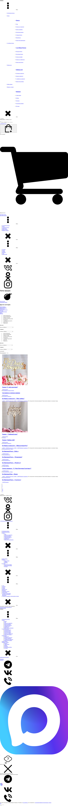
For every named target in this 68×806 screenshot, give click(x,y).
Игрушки (17, 106)
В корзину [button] (6, 389)
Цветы (8, 15)
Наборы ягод (9, 65)
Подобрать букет (3, 214)
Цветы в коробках (19, 29)
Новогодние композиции (20, 40)
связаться (1, 660)
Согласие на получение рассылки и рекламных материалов (6, 594)
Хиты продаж (4, 592)
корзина (7, 657)
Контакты (4, 252)
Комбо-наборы (9, 84)
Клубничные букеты (11, 13)
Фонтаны (17, 100)
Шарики (18, 91)
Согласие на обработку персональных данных (10, 596)
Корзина (2, 659)
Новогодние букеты (19, 62)
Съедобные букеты (10, 43)
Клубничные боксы (5, 531)
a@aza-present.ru (9, 521)
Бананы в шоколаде (19, 76)
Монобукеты (18, 37)
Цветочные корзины (19, 32)
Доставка (3, 249)
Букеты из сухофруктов (20, 59)
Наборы (17, 98)
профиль (1, 608)
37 (2, 488)
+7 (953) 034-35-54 (3, 521)
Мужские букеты (19, 51)
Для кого (1, 327)
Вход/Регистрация (3, 215)
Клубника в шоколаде (20, 73)
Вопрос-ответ (4, 254)
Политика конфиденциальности (6, 607)
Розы (17, 24)
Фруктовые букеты (19, 54)
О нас (3, 253)
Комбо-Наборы (6, 315)
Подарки (5, 319)
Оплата (3, 250)
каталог (4, 657)
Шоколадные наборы (20, 81)
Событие (1, 331)
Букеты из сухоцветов (20, 26)
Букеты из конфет (19, 56)
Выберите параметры (24, 476)
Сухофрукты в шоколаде (20, 78)
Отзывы (3, 251)
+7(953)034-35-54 (3, 123)
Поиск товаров (4, 122)
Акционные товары (5, 591)
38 (2, 489)
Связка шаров (18, 95)
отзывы (4, 608)
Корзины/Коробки (7, 316)
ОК (0, 803)
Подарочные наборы (20, 103)
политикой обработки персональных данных (43, 802)
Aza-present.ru (25, 802)
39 (2, 490)
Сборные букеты (7, 537)
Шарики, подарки (5, 230)
